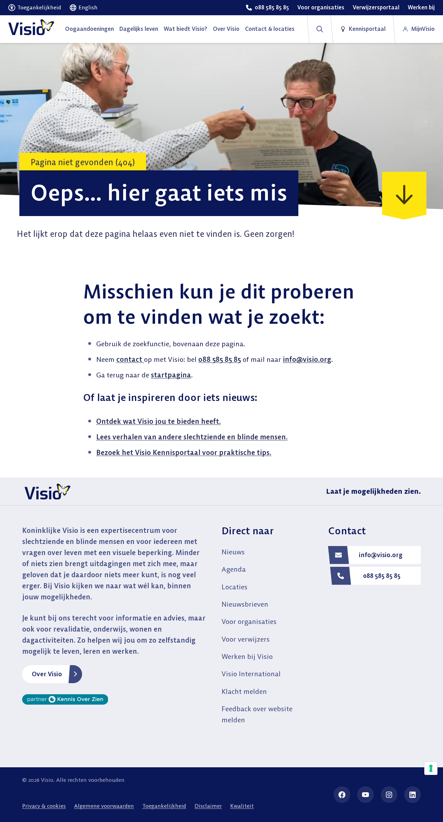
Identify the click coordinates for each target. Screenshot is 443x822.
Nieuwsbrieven (245, 604)
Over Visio (47, 674)
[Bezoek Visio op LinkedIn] (412, 794)
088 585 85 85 (219, 359)
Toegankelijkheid (164, 805)
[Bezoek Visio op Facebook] (342, 794)
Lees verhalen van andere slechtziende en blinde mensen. (192, 436)
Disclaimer (208, 805)
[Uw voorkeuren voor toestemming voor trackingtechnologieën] (430, 768)
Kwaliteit (242, 805)
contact (130, 359)
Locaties (234, 586)
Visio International (251, 673)
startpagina (171, 374)
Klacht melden (244, 691)
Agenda (234, 569)
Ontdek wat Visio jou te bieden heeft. (158, 421)
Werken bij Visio (247, 656)
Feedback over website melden (257, 714)
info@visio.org (307, 359)
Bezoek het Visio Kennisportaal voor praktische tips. (183, 452)
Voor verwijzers (246, 639)
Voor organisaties (249, 621)
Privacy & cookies (44, 805)
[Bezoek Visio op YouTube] (365, 794)
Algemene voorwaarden (104, 805)
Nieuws (233, 551)
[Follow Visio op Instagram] (389, 794)
